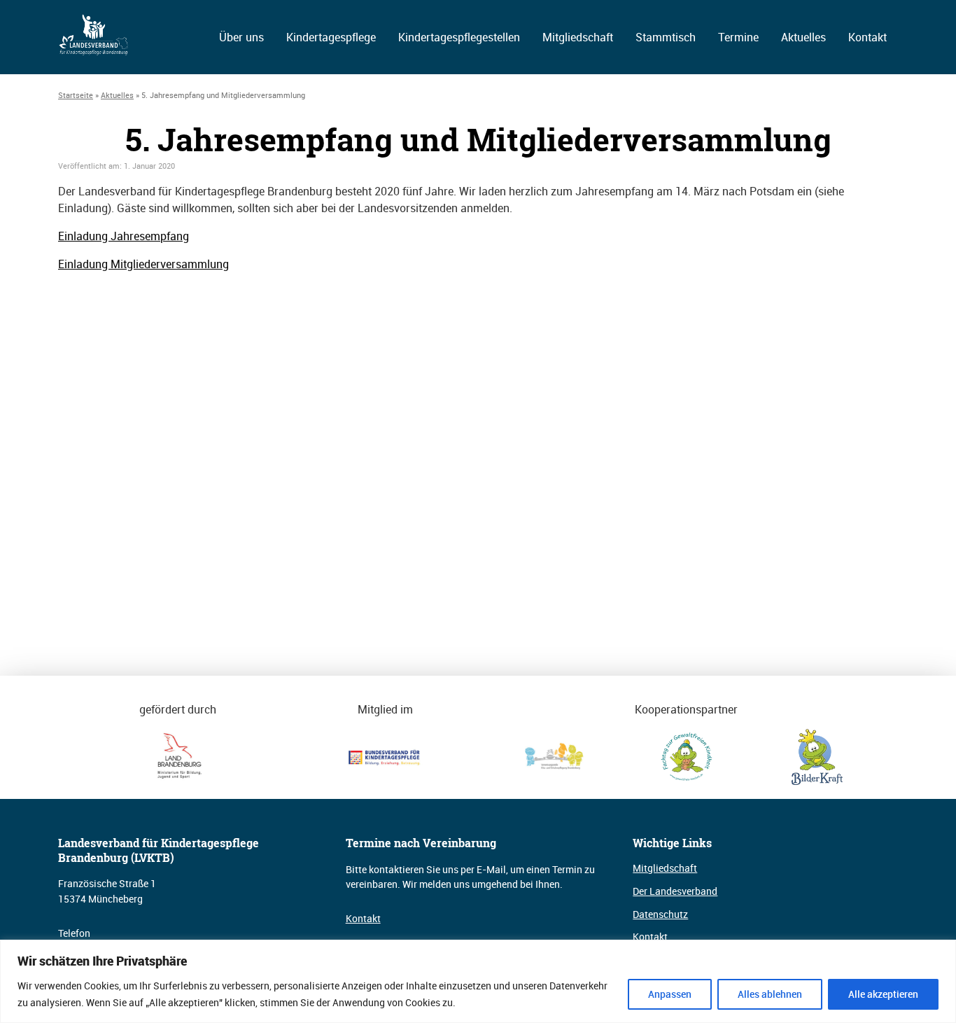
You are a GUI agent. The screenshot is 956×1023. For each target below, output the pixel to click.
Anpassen (669, 994)
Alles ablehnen (770, 994)
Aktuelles (803, 37)
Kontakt (867, 37)
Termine (738, 37)
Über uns (241, 37)
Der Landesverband (675, 891)
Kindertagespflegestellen (459, 37)
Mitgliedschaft (577, 37)
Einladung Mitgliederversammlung (143, 264)
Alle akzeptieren (883, 994)
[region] (478, 981)
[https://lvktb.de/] (94, 52)
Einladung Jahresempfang (123, 236)
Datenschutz (660, 914)
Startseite (75, 95)
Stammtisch (665, 37)
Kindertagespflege (331, 37)
